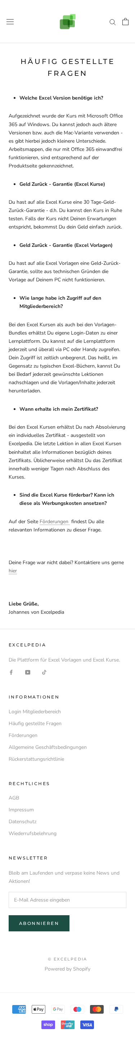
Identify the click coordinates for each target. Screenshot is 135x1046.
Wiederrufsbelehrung (33, 833)
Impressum (21, 809)
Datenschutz (22, 821)
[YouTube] (27, 672)
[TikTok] (44, 672)
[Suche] (112, 22)
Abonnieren (39, 923)
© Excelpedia (67, 959)
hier (13, 570)
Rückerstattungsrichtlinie (36, 759)
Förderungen (55, 521)
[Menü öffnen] (10, 21)
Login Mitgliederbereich (35, 711)
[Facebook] (11, 672)
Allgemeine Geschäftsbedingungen (48, 747)
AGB (14, 797)
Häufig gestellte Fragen (35, 723)
